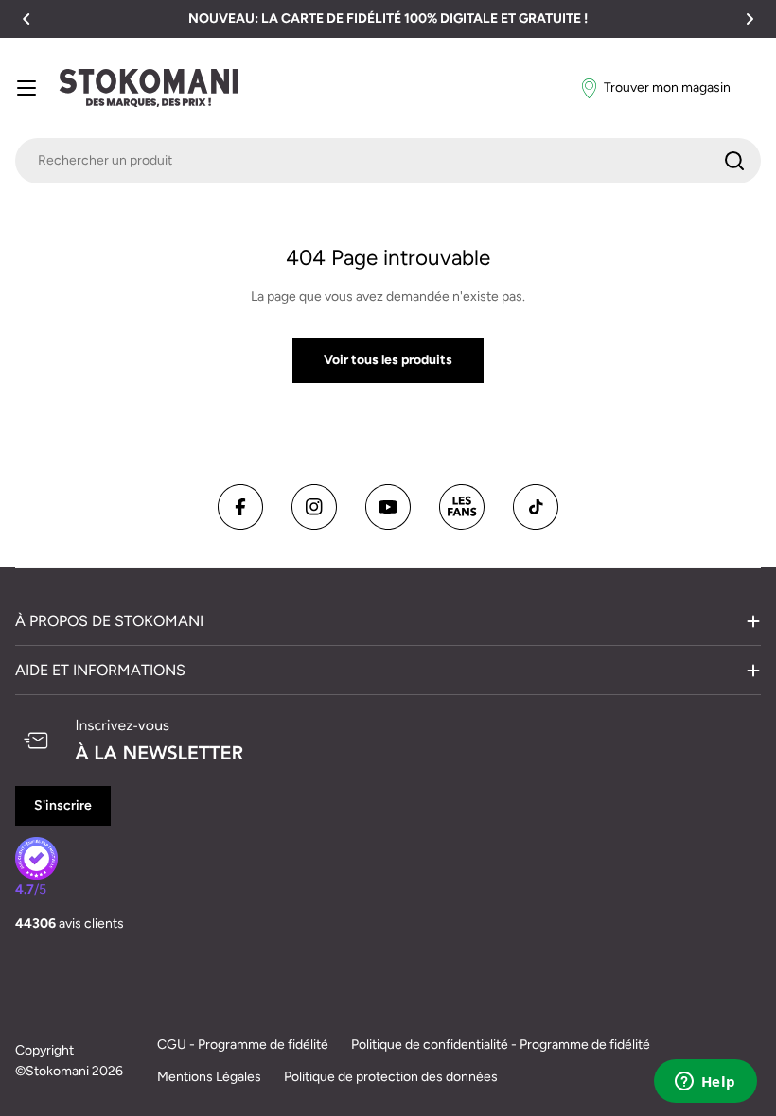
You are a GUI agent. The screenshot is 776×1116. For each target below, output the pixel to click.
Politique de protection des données (391, 1077)
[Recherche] (734, 160)
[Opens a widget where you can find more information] (705, 1083)
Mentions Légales (209, 1077)
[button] (26, 19)
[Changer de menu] (26, 88)
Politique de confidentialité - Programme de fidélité (500, 1045)
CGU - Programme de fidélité (242, 1045)
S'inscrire (63, 805)
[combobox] (388, 160)
